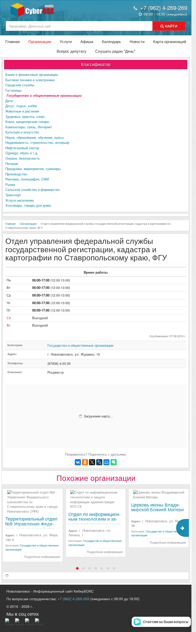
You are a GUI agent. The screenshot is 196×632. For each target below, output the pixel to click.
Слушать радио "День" (115, 51)
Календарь (111, 41)
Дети (9, 100)
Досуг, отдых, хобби (21, 105)
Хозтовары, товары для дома (28, 205)
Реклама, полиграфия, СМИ (27, 179)
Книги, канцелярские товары (27, 121)
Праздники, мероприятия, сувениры (32, 168)
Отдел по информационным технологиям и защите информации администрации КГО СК (95, 521)
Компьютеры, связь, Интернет (28, 126)
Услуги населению (19, 200)
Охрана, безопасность (22, 158)
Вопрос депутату (72, 51)
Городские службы (19, 84)
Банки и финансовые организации (31, 74)
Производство (16, 174)
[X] (92, 462)
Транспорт (13, 194)
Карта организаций (169, 41)
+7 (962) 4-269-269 (73, 598)
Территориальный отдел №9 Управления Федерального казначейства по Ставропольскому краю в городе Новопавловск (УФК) (31, 531)
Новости (137, 41)
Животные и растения (22, 111)
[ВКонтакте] (78, 462)
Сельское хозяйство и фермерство (32, 189)
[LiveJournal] (99, 462)
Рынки (10, 184)
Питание (11, 163)
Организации (39, 41)
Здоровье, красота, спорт (25, 116)
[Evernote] (114, 462)
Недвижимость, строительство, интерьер (37, 142)
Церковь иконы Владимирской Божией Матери (157, 507)
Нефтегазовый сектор (22, 147)
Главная (12, 41)
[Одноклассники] (85, 462)
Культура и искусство (22, 132)
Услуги (66, 41)
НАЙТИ (170, 26)
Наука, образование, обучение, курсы (34, 137)
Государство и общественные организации (44, 95)
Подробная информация (42, 556)
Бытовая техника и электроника (30, 79)
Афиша (86, 41)
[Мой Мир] (106, 462)
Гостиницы (13, 90)
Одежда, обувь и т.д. (21, 152)
